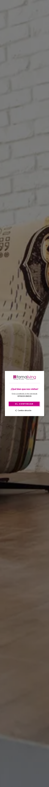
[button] (24, 410)
